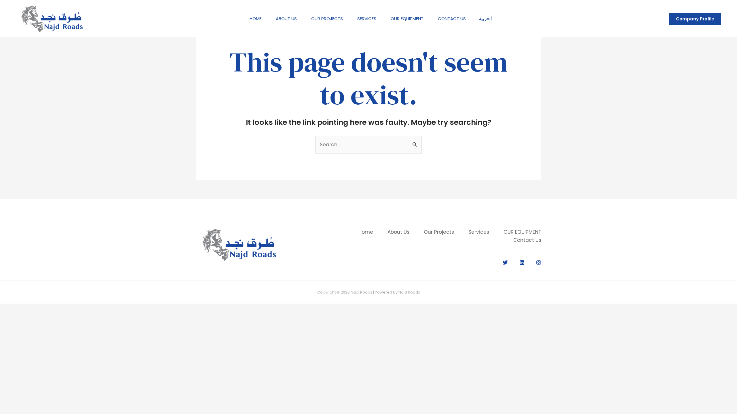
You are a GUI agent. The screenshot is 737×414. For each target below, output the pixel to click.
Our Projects (327, 19)
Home (255, 19)
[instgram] (538, 262)
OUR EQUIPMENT (407, 19)
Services (366, 19)
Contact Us (452, 19)
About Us (286, 19)
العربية (485, 18)
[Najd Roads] (52, 18)
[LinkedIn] (522, 262)
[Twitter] (505, 262)
